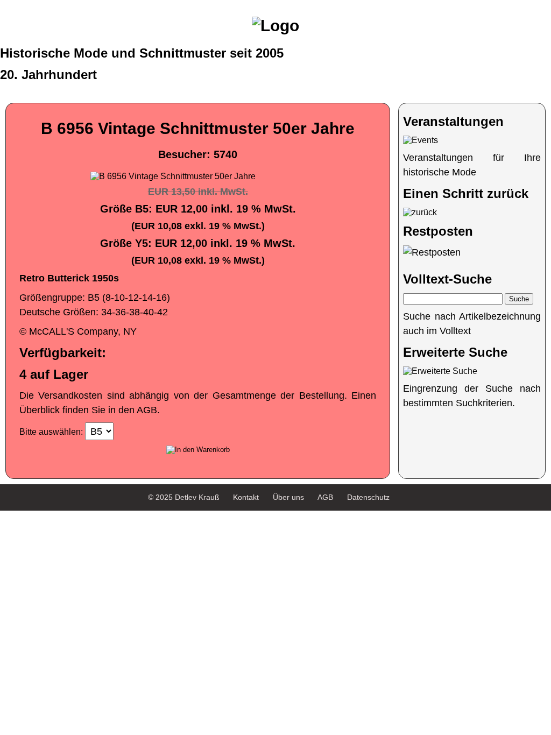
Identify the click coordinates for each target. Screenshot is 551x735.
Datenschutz (368, 497)
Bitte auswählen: (51, 431)
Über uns (288, 497)
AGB (325, 497)
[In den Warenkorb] (198, 450)
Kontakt (246, 497)
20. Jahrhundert (48, 74)
